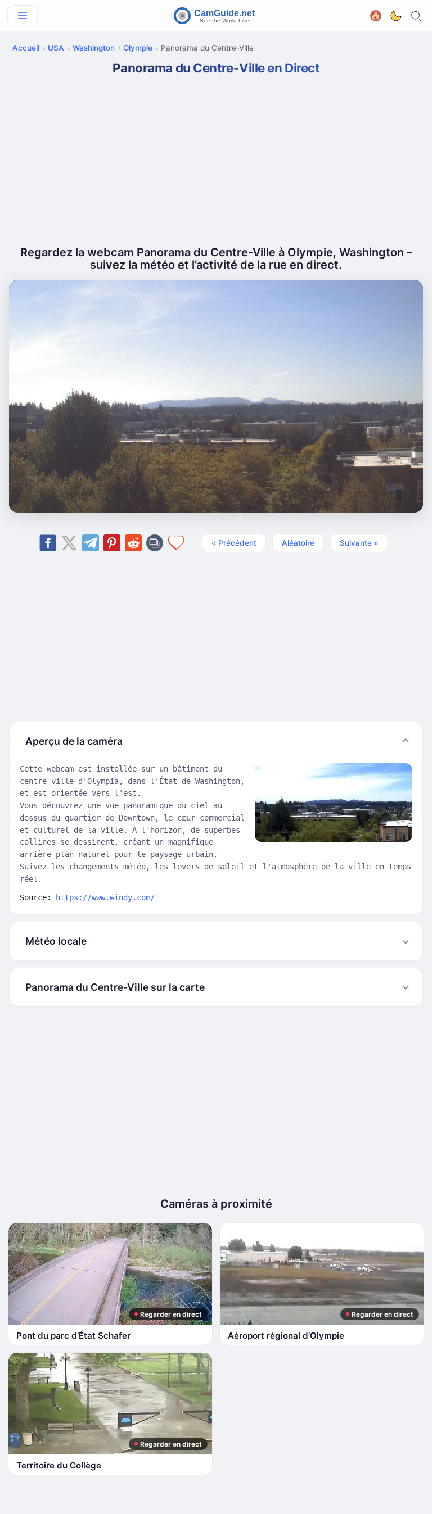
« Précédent (234, 542)
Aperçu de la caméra (74, 741)
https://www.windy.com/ (105, 897)
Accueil (25, 47)
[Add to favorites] (176, 542)
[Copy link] (154, 542)
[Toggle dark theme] (396, 15)
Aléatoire (298, 542)
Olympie (137, 47)
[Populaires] (375, 14)
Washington (94, 47)
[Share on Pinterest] (112, 542)
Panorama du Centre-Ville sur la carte (115, 987)
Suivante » (359, 542)
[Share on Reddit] (133, 542)
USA (56, 47)
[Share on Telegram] (90, 542)
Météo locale (56, 941)
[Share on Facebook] (47, 542)
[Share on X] (69, 542)
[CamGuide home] (216, 15)
